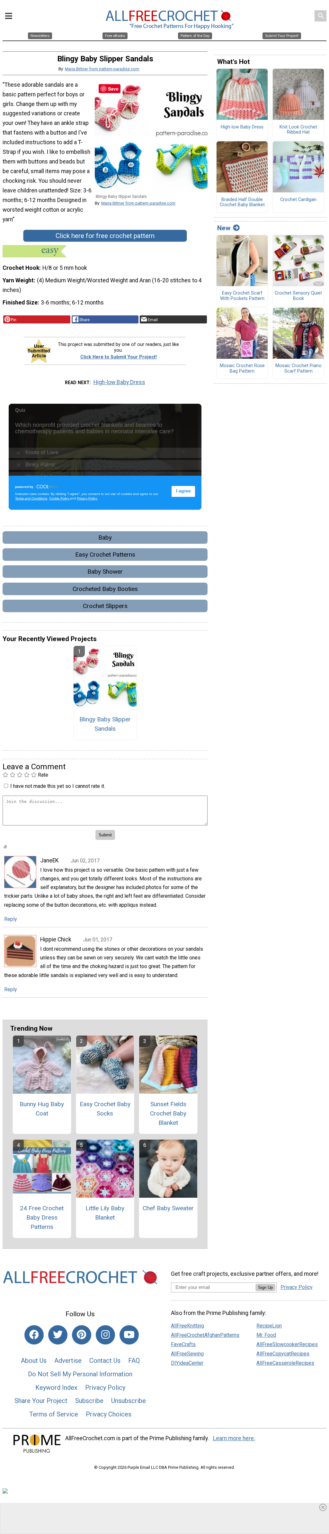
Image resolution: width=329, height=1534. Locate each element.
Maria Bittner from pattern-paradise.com (102, 68)
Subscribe (89, 1401)
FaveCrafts (183, 1344)
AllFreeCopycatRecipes (282, 1354)
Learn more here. (234, 1438)
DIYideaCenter (187, 1363)
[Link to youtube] (129, 1334)
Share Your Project (40, 1401)
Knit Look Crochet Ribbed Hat (298, 130)
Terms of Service (53, 1414)
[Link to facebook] (34, 1334)
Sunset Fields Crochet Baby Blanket (168, 1113)
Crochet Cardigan (298, 199)
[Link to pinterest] (81, 1334)
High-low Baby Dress (119, 382)
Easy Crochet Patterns (105, 554)
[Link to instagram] (105, 1334)
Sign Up (265, 1287)
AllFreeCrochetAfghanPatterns (205, 1335)
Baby (105, 537)
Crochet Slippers (105, 606)
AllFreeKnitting (187, 1326)
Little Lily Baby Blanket (104, 1212)
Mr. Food (266, 1335)
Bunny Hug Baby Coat (42, 1108)
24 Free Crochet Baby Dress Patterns (42, 1217)
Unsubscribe (128, 1401)
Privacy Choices (108, 1414)
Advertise (68, 1360)
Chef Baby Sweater (168, 1208)
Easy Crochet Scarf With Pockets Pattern (242, 296)
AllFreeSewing (187, 1354)
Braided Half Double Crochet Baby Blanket (242, 202)
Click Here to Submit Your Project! (118, 357)
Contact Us (104, 1360)
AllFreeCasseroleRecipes (285, 1363)
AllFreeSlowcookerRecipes (287, 1344)
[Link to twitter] (57, 1334)
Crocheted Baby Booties (105, 589)
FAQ (134, 1360)
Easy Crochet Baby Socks (105, 1108)
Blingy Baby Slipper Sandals (105, 724)
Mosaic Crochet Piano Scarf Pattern (298, 368)
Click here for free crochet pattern (105, 236)
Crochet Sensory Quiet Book (298, 296)
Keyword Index (56, 1387)
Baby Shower (105, 571)
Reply (10, 919)
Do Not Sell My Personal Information (80, 1374)
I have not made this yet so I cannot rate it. (57, 786)
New (223, 228)
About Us (34, 1360)
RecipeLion (269, 1326)
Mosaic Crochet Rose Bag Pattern (242, 368)
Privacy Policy (105, 1387)
